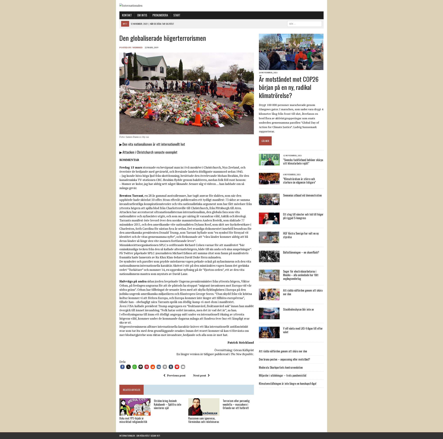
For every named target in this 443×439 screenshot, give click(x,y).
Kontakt (127, 15)
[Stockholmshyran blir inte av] (269, 317)
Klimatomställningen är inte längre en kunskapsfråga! (287, 383)
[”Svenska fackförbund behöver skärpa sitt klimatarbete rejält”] (269, 163)
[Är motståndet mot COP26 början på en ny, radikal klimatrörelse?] (291, 68)
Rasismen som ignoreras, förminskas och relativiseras (203, 420)
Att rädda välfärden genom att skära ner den (303, 292)
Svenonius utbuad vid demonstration (302, 195)
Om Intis (142, 15)
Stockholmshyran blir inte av (298, 309)
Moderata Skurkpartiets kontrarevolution (281, 367)
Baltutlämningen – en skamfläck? (301, 252)
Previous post (176, 375)
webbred (137, 47)
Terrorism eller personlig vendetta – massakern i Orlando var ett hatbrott (236, 404)
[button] (122, 367)
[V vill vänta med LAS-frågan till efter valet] (269, 336)
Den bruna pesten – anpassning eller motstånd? (284, 359)
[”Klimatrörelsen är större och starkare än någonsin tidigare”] (269, 182)
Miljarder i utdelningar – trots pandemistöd (282, 375)
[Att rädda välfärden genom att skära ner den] (269, 298)
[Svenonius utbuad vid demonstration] (269, 203)
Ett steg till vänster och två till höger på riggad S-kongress (303, 216)
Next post (199, 375)
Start (176, 15)
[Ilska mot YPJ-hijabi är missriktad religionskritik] (135, 413)
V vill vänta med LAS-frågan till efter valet (303, 330)
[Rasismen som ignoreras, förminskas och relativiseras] (203, 413)
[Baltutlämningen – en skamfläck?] (269, 260)
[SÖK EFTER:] (304, 23)
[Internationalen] (221, 5)
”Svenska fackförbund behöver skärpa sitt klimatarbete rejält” (303, 162)
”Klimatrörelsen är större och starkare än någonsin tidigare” (299, 181)
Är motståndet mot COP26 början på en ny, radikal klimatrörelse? (289, 87)
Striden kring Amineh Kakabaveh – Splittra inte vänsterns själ (167, 404)
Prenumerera (160, 15)
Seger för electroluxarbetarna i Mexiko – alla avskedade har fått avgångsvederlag (300, 275)
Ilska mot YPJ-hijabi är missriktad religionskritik (133, 420)
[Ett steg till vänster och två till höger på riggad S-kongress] (269, 222)
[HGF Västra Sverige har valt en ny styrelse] (269, 241)
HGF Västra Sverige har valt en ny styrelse (301, 235)
